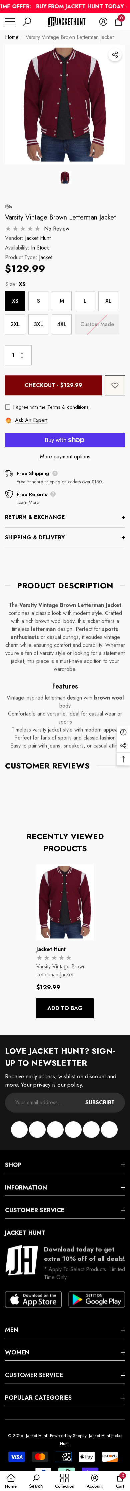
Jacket (45, 257)
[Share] (115, 54)
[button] (27, 22)
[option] (65, 105)
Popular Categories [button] (38, 1397)
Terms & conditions (68, 407)
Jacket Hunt (38, 238)
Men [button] (11, 1329)
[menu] (10, 22)
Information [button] (26, 1187)
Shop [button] (13, 1165)
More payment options (65, 456)
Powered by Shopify (68, 1435)
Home (12, 37)
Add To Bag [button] (65, 1008)
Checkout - (53, 385)
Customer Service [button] (35, 1210)
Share (115, 54)
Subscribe (100, 1102)
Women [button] (17, 1352)
